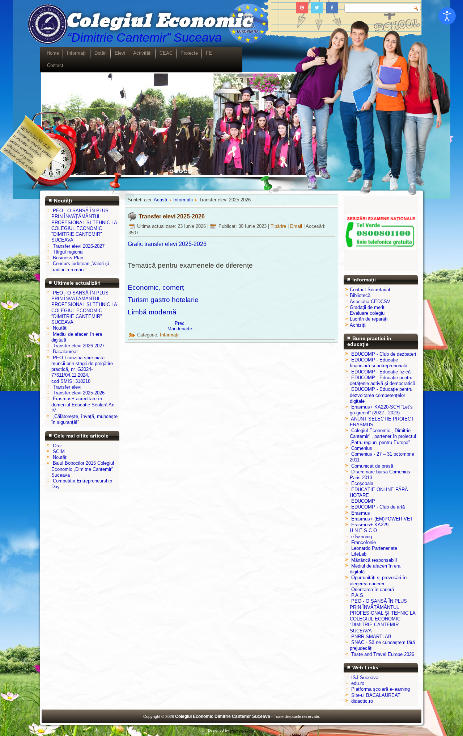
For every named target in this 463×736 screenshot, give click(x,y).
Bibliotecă (360, 295)
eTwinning (361, 536)
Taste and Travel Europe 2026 (382, 654)
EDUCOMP (363, 501)
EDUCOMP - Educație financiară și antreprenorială (378, 362)
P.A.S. (358, 595)
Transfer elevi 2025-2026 (172, 216)
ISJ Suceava (364, 677)
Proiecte (189, 53)
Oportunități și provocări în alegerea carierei (378, 580)
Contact (55, 65)
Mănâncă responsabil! (374, 560)
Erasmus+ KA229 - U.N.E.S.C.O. (370, 527)
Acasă (160, 199)
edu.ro (357, 683)
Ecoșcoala (362, 483)
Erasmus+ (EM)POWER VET (382, 519)
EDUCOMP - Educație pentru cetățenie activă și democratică (382, 380)
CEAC (166, 53)
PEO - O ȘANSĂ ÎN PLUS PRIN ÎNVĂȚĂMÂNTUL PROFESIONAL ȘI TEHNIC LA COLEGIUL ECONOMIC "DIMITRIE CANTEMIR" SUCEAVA (382, 615)
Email (296, 226)
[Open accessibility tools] (447, 16)
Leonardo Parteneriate (374, 548)
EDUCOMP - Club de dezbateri (383, 354)
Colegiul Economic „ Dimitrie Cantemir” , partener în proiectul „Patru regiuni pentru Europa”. (383, 436)
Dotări (100, 53)
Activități (142, 53)
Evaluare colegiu (367, 313)
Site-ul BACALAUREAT (375, 695)
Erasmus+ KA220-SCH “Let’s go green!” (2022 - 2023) (381, 409)
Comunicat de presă (372, 466)
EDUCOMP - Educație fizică (381, 372)
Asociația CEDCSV (370, 301)
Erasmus (360, 513)
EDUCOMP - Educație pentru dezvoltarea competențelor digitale (381, 395)
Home (53, 53)
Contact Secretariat (370, 289)
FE (209, 53)
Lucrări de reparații (369, 319)
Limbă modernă (152, 312)
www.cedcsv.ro (242, 730)
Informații (76, 53)
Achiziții (358, 325)
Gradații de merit (367, 307)
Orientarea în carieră (372, 589)
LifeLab (358, 554)
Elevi (120, 53)
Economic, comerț (156, 287)
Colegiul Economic (158, 21)
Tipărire (279, 226)
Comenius (361, 448)
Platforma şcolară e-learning (380, 689)
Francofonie (363, 542)
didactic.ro (362, 701)
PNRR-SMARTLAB (371, 636)
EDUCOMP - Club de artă (378, 507)
